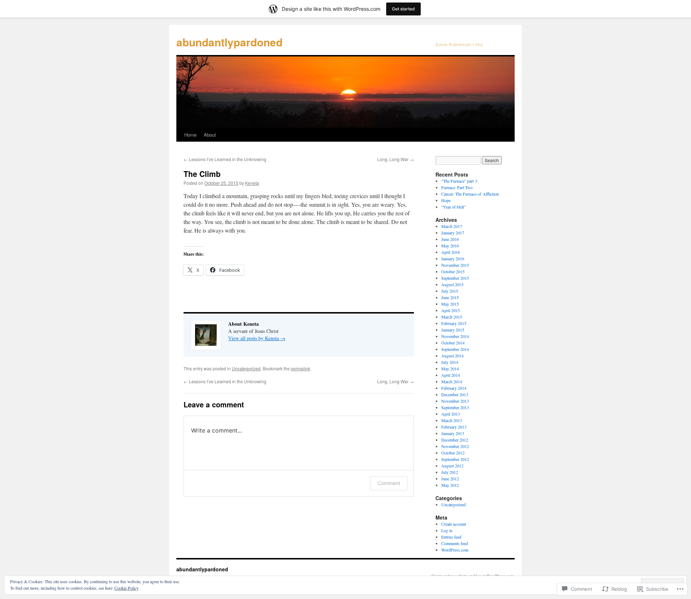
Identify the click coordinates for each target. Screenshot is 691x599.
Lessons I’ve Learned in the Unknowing (225, 159)
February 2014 (453, 388)
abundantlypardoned (229, 42)
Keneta (252, 183)
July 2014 (449, 362)
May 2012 (450, 485)
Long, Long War (395, 159)
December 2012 (454, 440)
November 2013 (455, 401)
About (210, 134)
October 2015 (453, 271)
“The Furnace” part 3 (459, 181)
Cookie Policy (126, 588)
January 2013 (452, 433)
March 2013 (451, 420)
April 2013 (450, 414)
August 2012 (452, 465)
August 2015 (452, 284)
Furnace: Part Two (457, 187)
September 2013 (455, 407)
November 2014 (455, 336)
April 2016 (450, 252)
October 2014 (453, 343)
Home (190, 134)
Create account (453, 524)
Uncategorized (246, 368)
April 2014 (450, 375)
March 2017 (451, 226)
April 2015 (450, 310)
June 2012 (450, 478)
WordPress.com (454, 550)
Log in (446, 530)
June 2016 (450, 239)
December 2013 (454, 394)
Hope (446, 200)
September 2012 (455, 459)
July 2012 (449, 472)
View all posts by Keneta (256, 338)
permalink (300, 368)
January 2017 (452, 233)
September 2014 (455, 349)
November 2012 (455, 446)
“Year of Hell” (453, 207)
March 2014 (451, 381)
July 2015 (449, 291)
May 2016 (450, 245)
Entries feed (451, 537)
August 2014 (452, 355)
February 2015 (453, 323)
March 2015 (451, 317)
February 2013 (453, 427)
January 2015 (452, 330)
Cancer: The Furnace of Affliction (470, 194)
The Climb (202, 173)
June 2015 (450, 297)
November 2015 (455, 265)
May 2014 (450, 368)
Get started (403, 9)
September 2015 (455, 278)
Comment (389, 483)
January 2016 (452, 258)
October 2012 (453, 453)
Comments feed (454, 543)
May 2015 (450, 304)
